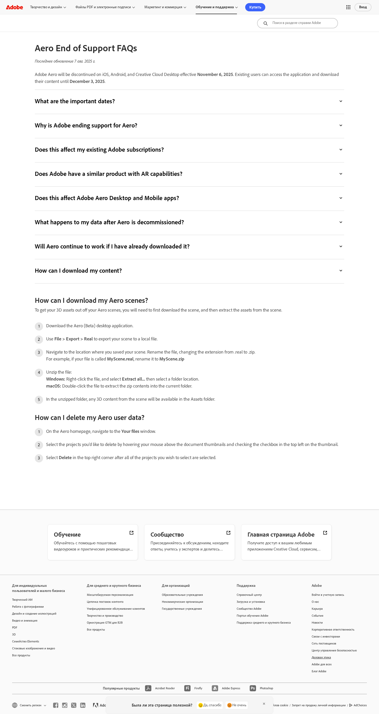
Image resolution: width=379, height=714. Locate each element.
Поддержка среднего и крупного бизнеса (264, 622)
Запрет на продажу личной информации (319, 705)
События (317, 615)
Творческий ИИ (22, 599)
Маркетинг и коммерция (163, 7)
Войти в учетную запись (328, 595)
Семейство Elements (25, 641)
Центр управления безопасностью (334, 650)
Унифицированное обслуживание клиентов (116, 608)
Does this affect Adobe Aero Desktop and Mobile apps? (107, 198)
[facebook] (55, 705)
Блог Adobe (319, 671)
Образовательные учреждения (182, 595)
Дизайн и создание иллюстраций (34, 613)
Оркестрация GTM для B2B (105, 622)
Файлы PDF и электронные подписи (103, 7)
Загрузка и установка (251, 602)
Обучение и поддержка (215, 7)
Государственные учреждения (182, 608)
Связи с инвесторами (326, 636)
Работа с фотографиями (28, 606)
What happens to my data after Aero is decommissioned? (109, 222)
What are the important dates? (75, 101)
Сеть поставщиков (324, 643)
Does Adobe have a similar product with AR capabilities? (108, 173)
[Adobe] (14, 7)
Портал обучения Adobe (252, 615)
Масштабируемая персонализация (110, 595)
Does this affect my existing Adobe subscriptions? (99, 149)
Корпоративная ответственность (333, 629)
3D (14, 634)
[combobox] (297, 23)
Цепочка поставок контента (105, 602)
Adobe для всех (322, 664)
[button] (348, 7)
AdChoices (360, 705)
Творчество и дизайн (46, 7)
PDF (14, 627)
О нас (315, 602)
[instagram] (64, 705)
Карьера (317, 608)
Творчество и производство (105, 615)
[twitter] (73, 705)
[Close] (264, 704)
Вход (363, 7)
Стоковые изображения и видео (33, 648)
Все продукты (21, 655)
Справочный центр (249, 595)
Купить (255, 7)
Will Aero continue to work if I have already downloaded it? (112, 246)
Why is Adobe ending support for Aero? (86, 125)
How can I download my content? (78, 270)
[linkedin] (82, 705)
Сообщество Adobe (249, 608)
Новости (317, 622)
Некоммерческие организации (182, 602)
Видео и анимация (24, 620)
